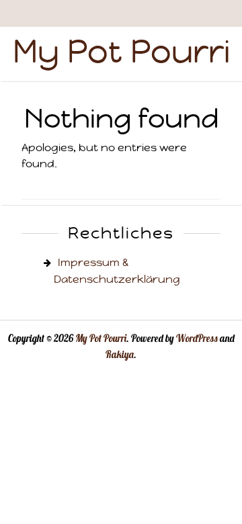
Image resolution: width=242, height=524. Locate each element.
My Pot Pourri (121, 51)
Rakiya (120, 355)
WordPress (197, 339)
